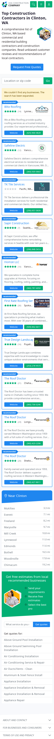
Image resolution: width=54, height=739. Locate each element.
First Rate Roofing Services (21, 301)
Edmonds (27, 546)
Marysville (27, 527)
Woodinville (27, 558)
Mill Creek (27, 533)
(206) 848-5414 (34, 249)
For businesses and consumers (22, 727)
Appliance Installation (17, 681)
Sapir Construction (16, 223)
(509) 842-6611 (34, 327)
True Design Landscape (19, 340)
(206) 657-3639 (34, 210)
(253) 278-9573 (34, 365)
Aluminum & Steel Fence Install (23, 675)
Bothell (27, 552)
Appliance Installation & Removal (24, 687)
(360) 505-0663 (34, 171)
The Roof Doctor (15, 378)
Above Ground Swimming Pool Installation (22, 648)
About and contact (15, 720)
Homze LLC (11, 262)
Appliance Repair (14, 700)
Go (48, 81)
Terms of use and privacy (18, 735)
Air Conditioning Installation (21, 656)
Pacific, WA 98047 (28, 189)
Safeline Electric (14, 145)
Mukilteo (27, 508)
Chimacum (27, 565)
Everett (27, 514)
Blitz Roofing (12, 107)
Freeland (27, 521)
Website (14, 132)
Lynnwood (27, 539)
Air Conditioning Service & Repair (24, 662)
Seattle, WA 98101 (32, 227)
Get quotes (41, 624)
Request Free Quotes (27, 67)
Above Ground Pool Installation (23, 640)
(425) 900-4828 (34, 132)
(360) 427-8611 (34, 482)
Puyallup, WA (31, 344)
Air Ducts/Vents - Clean (18, 668)
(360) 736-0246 (34, 404)
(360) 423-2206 (34, 443)
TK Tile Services (14, 184)
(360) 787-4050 (34, 288)
